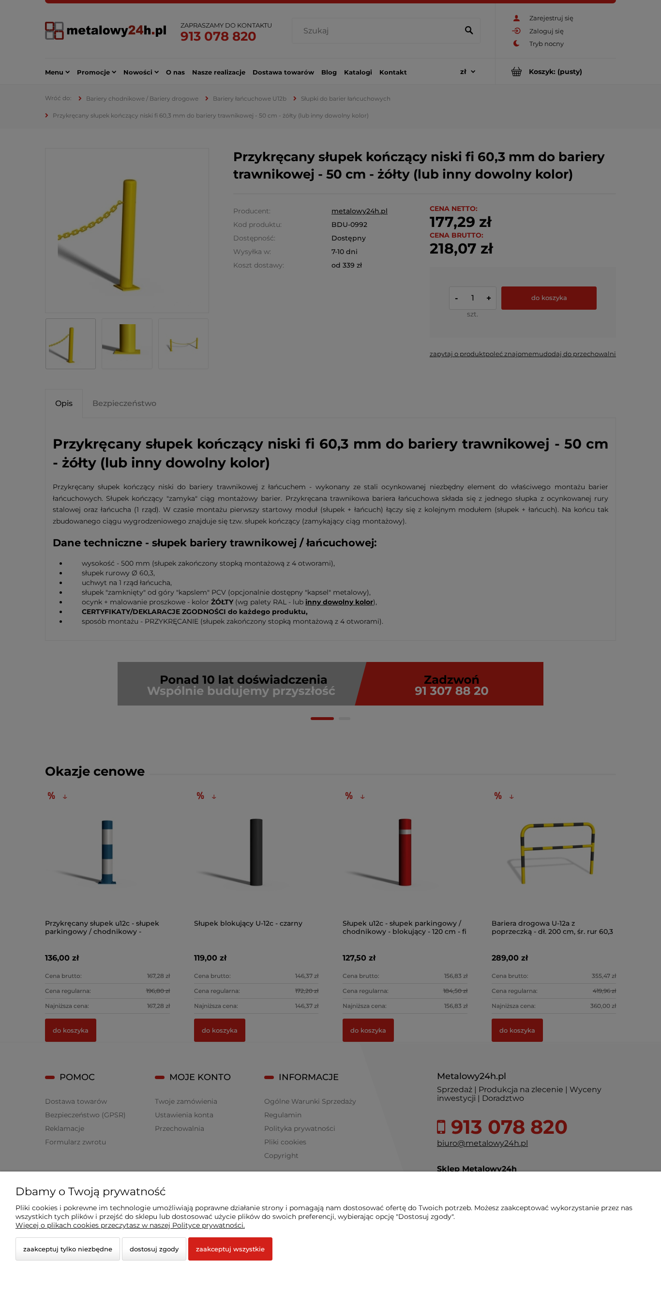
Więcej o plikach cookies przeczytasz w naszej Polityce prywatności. (130, 1225)
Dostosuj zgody (154, 1249)
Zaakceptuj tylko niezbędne (67, 1249)
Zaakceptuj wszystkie (230, 1249)
